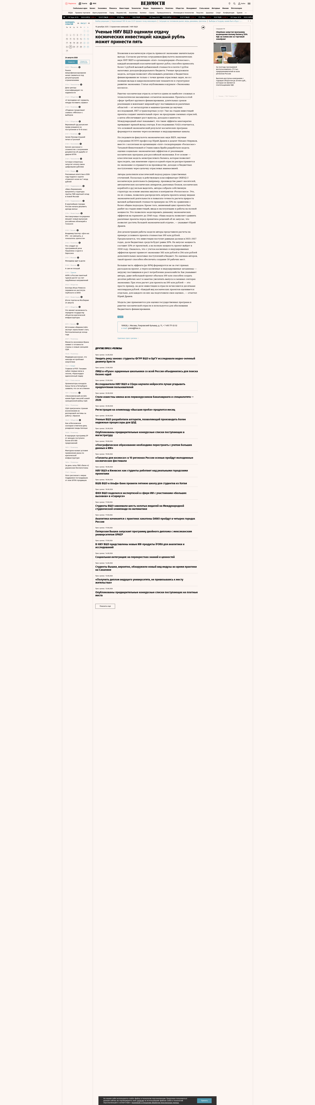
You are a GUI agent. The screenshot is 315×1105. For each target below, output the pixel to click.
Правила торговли (82, 13)
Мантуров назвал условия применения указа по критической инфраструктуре (76, 454)
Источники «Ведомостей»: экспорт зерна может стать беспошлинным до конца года (77, 331)
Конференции (228, 13)
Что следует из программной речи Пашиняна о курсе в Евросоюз (74, 249)
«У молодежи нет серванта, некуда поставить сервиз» (77, 101)
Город (111, 13)
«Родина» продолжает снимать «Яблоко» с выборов (75, 112)
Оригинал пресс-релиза (127, 338)
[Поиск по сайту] (234, 3)
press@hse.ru (134, 328)
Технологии (136, 8)
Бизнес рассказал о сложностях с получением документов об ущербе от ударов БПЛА (76, 150)
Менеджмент (191, 8)
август (84, 23)
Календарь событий (70, 23)
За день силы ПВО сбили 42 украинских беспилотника (77, 466)
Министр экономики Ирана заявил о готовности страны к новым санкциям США (77, 346)
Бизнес (92, 8)
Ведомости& (121, 13)
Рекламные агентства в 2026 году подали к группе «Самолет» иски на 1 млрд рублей (77, 178)
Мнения (225, 8)
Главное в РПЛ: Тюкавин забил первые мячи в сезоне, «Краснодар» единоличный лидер (76, 372)
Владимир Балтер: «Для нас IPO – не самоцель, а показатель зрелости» (77, 235)
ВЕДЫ (70, 13)
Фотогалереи (236, 8)
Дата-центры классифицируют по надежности (74, 90)
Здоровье (209, 13)
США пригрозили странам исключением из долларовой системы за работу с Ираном (76, 412)
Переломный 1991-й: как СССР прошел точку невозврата (134, 21)
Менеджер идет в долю (75, 261)
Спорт (218, 13)
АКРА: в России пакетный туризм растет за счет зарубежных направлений (76, 277)
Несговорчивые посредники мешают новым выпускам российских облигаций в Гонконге (77, 220)
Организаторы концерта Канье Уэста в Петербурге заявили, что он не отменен (77, 386)
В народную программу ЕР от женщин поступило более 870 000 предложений (76, 439)
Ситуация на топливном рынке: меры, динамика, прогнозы (182, 21)
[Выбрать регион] (229, 3)
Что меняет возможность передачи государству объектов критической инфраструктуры (76, 314)
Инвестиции (124, 8)
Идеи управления (100, 13)
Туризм (239, 13)
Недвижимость (157, 8)
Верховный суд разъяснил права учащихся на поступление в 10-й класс (76, 127)
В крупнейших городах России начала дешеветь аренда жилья (76, 206)
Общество (180, 8)
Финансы (113, 8)
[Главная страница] (153, 3)
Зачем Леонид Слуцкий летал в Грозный (75, 138)
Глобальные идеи (80, 8)
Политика (169, 8)
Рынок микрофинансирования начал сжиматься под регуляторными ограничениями (75, 75)
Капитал (143, 13)
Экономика (102, 8)
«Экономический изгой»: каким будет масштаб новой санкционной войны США (77, 398)
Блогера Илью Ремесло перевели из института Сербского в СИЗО (75, 290)
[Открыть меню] (249, 3)
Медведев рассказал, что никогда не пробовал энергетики (76, 359)
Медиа (146, 8)
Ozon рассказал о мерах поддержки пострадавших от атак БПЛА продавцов (76, 477)
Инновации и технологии (183, 13)
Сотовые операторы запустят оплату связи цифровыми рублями (75, 164)
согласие (140, 1101)
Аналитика (133, 13)
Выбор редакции (102, 21)
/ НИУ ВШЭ (133, 27)
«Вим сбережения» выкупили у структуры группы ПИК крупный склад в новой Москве (77, 193)
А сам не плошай (72, 268)
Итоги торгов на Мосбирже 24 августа (77, 301)
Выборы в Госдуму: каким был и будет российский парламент (234, 21)
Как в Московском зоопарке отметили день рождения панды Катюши (76, 425)
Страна (151, 13)
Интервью (216, 8)
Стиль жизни (204, 8)
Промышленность (164, 13)
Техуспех (199, 13)
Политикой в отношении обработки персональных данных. (155, 1103)
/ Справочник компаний (118, 27)
